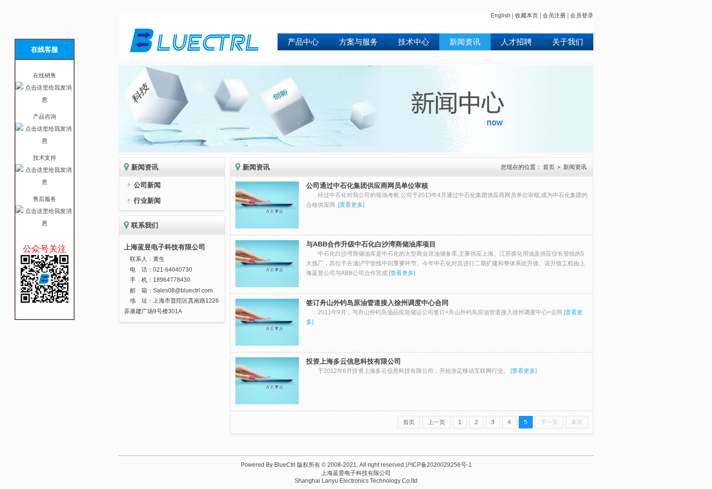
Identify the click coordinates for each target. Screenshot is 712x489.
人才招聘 (516, 42)
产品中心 (303, 42)
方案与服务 (358, 42)
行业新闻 (147, 200)
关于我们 (567, 42)
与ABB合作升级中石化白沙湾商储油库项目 (371, 244)
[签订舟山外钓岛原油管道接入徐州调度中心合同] (267, 343)
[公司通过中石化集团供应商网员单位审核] (267, 226)
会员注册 (554, 15)
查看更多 (351, 204)
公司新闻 (147, 185)
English (501, 15)
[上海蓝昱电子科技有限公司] (195, 58)
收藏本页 (526, 15)
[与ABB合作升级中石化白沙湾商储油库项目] (267, 285)
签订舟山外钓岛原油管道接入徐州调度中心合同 (377, 302)
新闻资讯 (464, 42)
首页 (549, 167)
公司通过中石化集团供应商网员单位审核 (367, 185)
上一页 (436, 422)
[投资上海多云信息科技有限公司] (267, 402)
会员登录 (581, 15)
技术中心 (413, 42)
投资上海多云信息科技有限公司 (353, 361)
